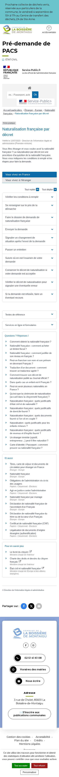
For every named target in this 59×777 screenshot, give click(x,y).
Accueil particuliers (13, 110)
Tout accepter (21, 765)
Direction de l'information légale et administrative (24, 590)
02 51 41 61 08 (33, 657)
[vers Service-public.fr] (35, 102)
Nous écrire (33, 681)
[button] (29, 197)
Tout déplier (48, 189)
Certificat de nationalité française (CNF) (29, 523)
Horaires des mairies (33, 669)
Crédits (38, 740)
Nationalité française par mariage (26, 497)
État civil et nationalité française (25, 568)
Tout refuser (39, 765)
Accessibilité (43, 737)
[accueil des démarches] (29, 88)
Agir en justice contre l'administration (28, 490)
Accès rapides (49, 32)
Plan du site (21, 740)
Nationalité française (20, 474)
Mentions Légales (29, 743)
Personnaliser (29, 772)
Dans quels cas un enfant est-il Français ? (30, 382)
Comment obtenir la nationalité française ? (30, 341)
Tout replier (30, 189)
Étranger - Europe (34, 110)
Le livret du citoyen (19, 552)
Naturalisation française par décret (32, 113)
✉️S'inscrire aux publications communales (29, 714)
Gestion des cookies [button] (18, 737)
